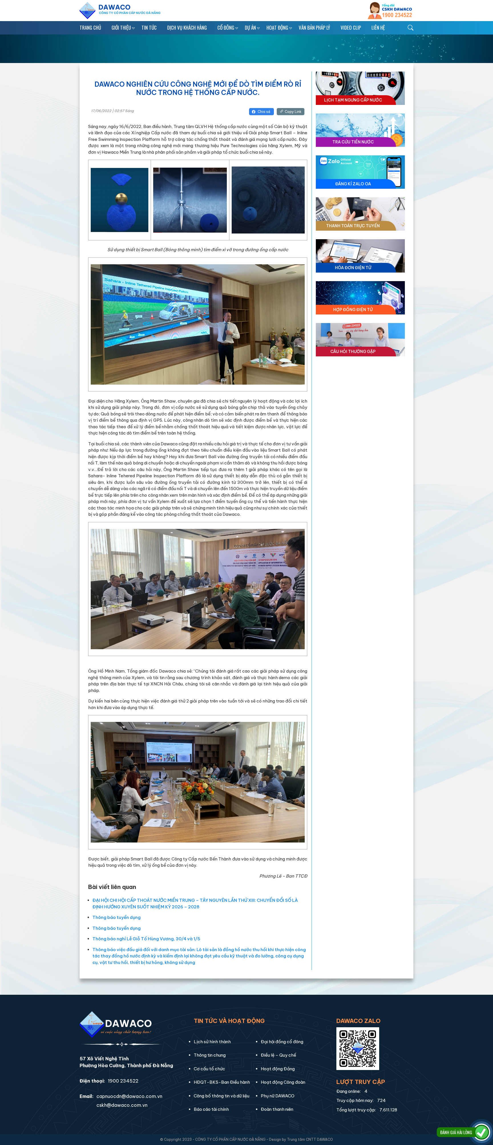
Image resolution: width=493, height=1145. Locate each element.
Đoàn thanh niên (277, 1109)
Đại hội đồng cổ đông (282, 1041)
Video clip (351, 27)
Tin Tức (149, 27)
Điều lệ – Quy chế (278, 1055)
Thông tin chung (210, 1055)
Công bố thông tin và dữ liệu (221, 1096)
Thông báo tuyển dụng (116, 917)
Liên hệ (378, 27)
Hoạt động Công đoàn (283, 1082)
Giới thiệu (121, 27)
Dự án (250, 27)
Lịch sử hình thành (212, 1041)
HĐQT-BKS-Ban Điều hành (222, 1082)
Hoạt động (277, 27)
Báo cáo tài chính (211, 1109)
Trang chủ (90, 27)
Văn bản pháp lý (314, 27)
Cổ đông (225, 27)
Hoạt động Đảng (278, 1068)
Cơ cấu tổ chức (209, 1068)
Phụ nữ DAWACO (277, 1096)
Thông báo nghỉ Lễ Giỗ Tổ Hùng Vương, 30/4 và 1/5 (146, 938)
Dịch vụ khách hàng (187, 27)
